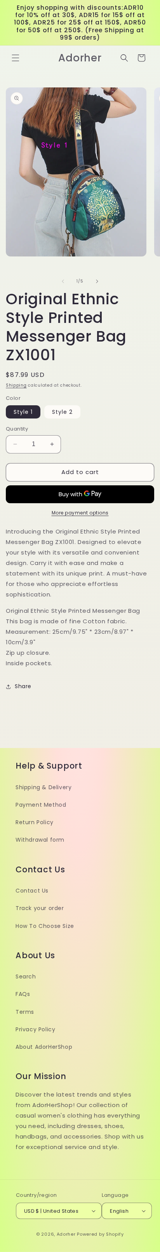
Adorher (66, 1234)
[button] (15, 57)
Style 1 (23, 412)
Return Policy (35, 822)
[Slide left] (62, 281)
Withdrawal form (40, 840)
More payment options (80, 512)
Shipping (16, 385)
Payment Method (41, 805)
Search (26, 976)
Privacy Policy (35, 1029)
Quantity (17, 428)
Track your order (40, 908)
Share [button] (23, 686)
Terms (25, 1012)
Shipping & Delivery (43, 787)
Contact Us (32, 891)
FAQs (23, 994)
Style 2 (62, 412)
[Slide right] (97, 281)
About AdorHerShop (44, 1047)
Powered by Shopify (100, 1234)
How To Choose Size (45, 926)
